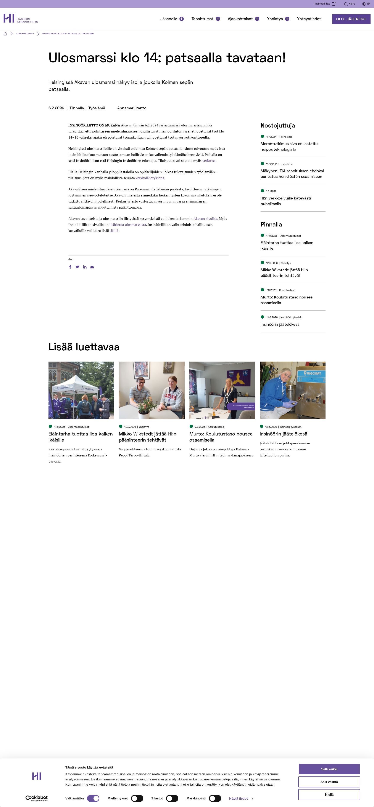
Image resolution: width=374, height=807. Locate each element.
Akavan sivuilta (205, 218)
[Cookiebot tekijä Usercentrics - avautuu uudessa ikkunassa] (37, 798)
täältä (114, 230)
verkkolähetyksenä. (150, 177)
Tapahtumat (203, 19)
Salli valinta (329, 782)
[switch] (137, 798)
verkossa (209, 160)
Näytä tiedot (238, 798)
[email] (92, 266)
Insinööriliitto (322, 4)
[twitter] (77, 266)
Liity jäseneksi (351, 19)
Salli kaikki (329, 769)
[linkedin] (85, 266)
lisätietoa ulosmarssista (128, 224)
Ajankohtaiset (240, 19)
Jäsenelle (168, 19)
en (369, 4)
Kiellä (329, 794)
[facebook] (70, 266)
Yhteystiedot (309, 19)
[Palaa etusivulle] (23, 19)
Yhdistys (275, 19)
